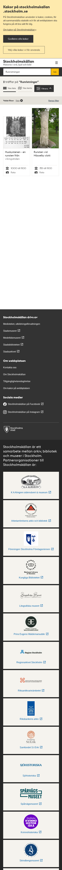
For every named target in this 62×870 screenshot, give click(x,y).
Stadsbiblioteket (11, 344)
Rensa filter (53, 100)
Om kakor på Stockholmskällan (19, 30)
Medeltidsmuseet (12, 338)
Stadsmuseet (10, 331)
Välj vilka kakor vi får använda (24, 49)
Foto (18, 100)
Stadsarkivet (9, 351)
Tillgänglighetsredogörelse (16, 381)
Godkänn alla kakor (18, 38)
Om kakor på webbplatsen (16, 388)
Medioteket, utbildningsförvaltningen (21, 324)
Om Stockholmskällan (14, 374)
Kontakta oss (9, 367)
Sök (55, 71)
